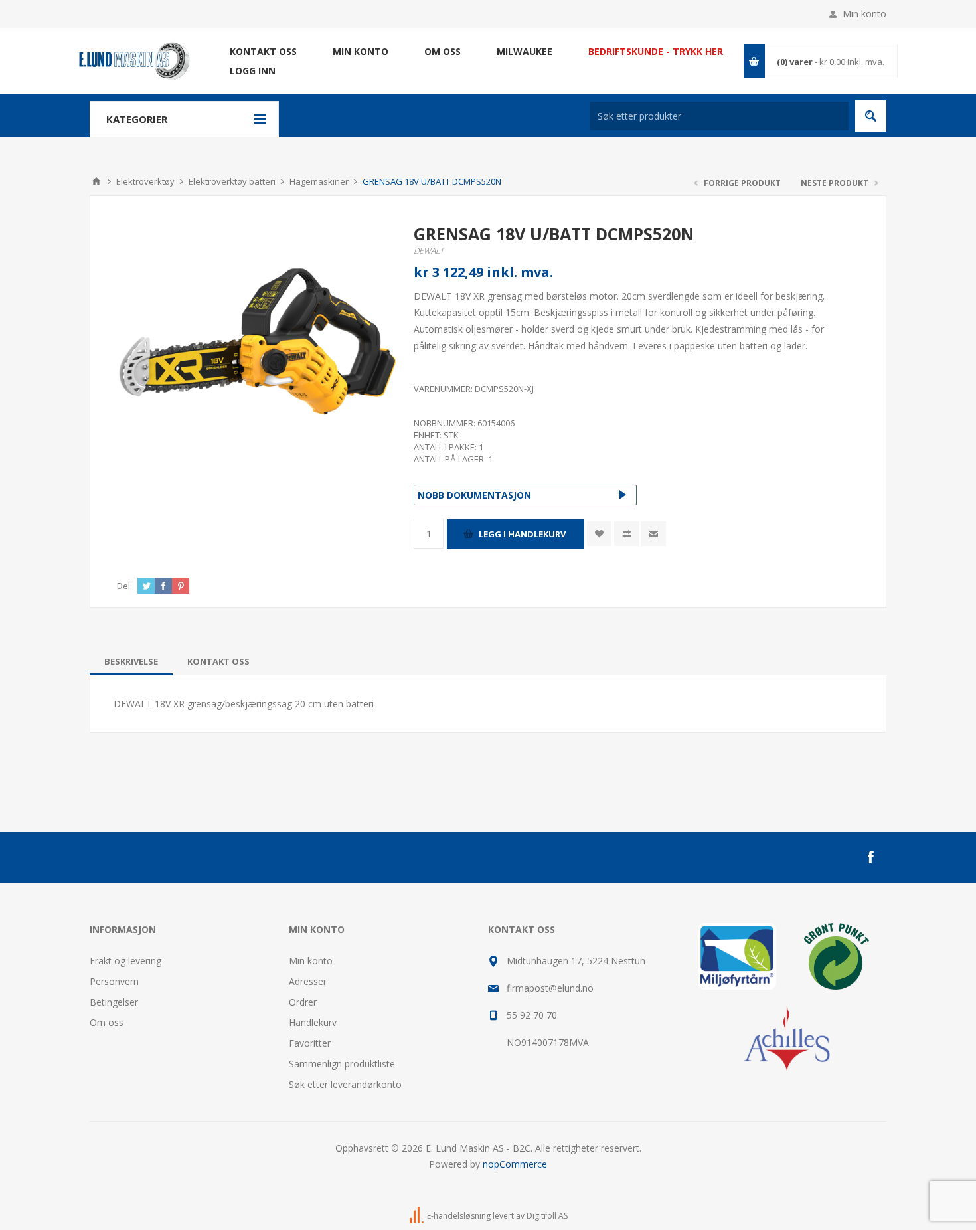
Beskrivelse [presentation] (131, 661)
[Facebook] (870, 857)
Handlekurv (313, 1022)
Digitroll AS (547, 1215)
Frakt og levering (125, 960)
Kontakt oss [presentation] (218, 661)
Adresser (308, 981)
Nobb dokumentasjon (474, 495)
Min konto (864, 13)
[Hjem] (96, 181)
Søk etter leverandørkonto (345, 1084)
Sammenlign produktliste (342, 1063)
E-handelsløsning (459, 1215)
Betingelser (114, 1002)
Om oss (106, 1022)
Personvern (114, 981)
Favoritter (310, 1043)
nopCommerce (515, 1164)
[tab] (131, 661)
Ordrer (303, 1002)
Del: (124, 586)
